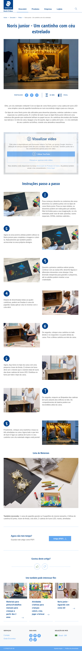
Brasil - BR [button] (62, 635)
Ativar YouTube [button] (43, 154)
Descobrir (23, 9)
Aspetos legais (58, 648)
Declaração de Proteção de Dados (48, 166)
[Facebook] (39, 635)
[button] (76, 9)
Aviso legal (51, 168)
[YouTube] (31, 639)
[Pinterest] (35, 635)
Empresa (48, 9)
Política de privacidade (71, 648)
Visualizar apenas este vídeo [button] (41, 160)
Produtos (35, 9)
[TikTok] (35, 639)
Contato (7, 635)
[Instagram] (31, 635)
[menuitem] (15, 635)
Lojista (59, 9)
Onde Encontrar (10, 639)
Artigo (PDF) (58, 539)
